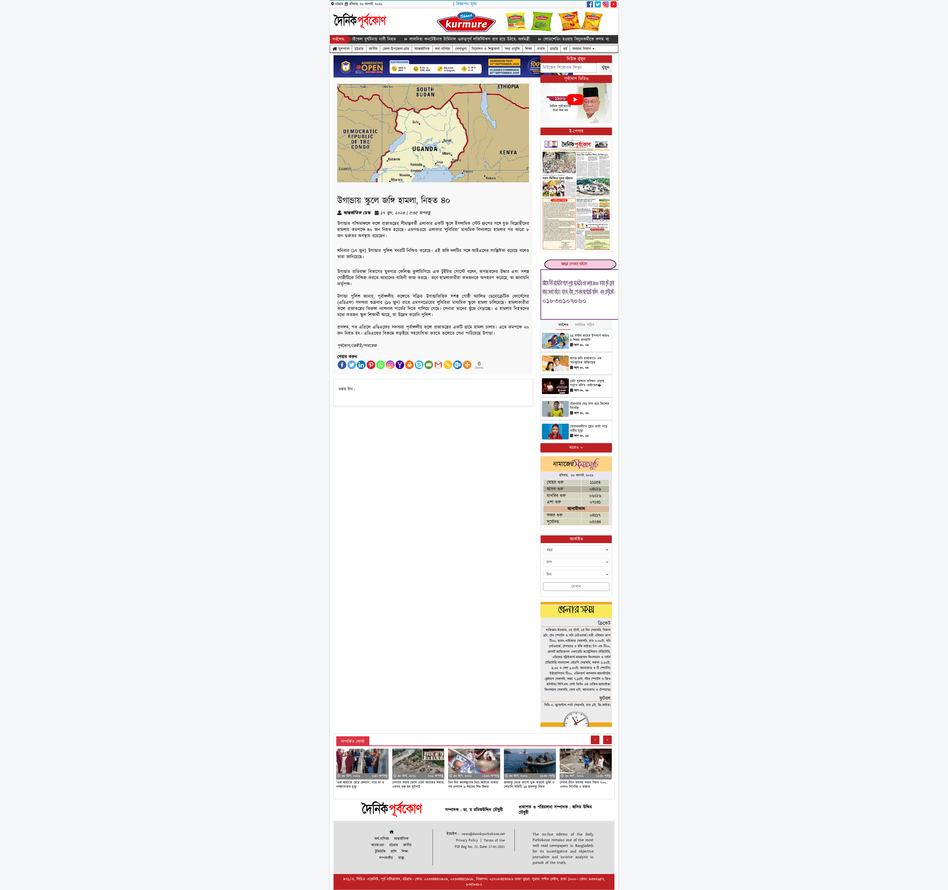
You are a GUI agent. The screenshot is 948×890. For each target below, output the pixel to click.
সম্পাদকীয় (386, 858)
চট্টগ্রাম (359, 49)
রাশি (393, 851)
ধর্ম (565, 49)
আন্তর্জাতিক (422, 49)
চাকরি (554, 49)
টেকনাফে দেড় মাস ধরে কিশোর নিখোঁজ (589, 406)
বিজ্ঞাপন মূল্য (466, 4)
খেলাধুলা (461, 49)
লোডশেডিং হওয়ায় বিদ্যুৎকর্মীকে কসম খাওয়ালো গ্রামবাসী (546, 39)
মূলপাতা (343, 49)
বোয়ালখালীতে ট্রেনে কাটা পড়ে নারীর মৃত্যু (588, 428)
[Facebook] (342, 364)
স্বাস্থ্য (401, 858)
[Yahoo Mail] (399, 364)
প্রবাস (541, 49)
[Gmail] (438, 364)
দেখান (576, 587)
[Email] (428, 364)
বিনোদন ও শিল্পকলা (485, 49)
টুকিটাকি (380, 851)
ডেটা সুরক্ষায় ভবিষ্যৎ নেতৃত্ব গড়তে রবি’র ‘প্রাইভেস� (587, 383)
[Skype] (419, 364)
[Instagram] (390, 364)
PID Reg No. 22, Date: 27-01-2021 (480, 846)
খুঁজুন (606, 68)
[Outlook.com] (457, 364)
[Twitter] (351, 364)
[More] (467, 364)
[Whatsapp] (380, 364)
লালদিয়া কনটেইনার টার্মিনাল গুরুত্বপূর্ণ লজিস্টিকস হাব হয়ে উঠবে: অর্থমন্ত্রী (427, 39)
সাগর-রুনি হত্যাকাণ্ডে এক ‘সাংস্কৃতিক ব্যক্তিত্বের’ (586, 360)
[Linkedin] (361, 364)
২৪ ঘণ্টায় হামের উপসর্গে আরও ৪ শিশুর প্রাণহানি (589, 337)
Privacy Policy (467, 840)
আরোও (574, 447)
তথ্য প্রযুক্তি (512, 49)
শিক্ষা (528, 49)
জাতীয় (373, 49)
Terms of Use (494, 840)
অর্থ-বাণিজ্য (442, 49)
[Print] (409, 364)
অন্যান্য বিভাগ (582, 49)
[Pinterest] (371, 364)
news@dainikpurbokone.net (483, 833)
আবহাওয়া (377, 845)
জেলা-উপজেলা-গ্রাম (396, 49)
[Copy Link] (448, 364)
